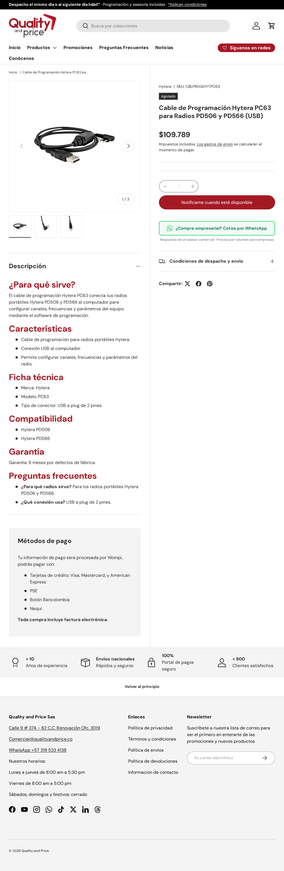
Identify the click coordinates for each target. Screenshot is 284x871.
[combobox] (153, 26)
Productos (38, 47)
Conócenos (21, 58)
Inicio (15, 47)
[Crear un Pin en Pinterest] (209, 283)
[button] (272, 26)
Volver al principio (142, 686)
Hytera (165, 86)
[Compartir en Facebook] (198, 283)
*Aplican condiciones (187, 4)
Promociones (78, 47)
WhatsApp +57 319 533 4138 (38, 750)
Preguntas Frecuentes (124, 47)
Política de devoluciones (153, 761)
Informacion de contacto (153, 772)
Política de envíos (146, 750)
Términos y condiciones (152, 739)
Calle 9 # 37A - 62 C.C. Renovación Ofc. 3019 (54, 728)
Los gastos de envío (215, 144)
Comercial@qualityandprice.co (40, 739)
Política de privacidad (150, 728)
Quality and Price (35, 851)
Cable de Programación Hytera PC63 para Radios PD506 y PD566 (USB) (55, 72)
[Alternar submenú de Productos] (54, 47)
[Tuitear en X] (187, 283)
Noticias (164, 47)
